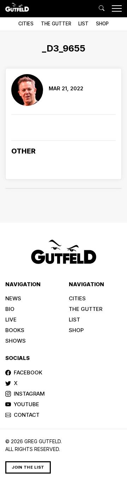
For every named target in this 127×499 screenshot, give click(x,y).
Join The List (28, 467)
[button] (101, 8)
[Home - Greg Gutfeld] (17, 7)
